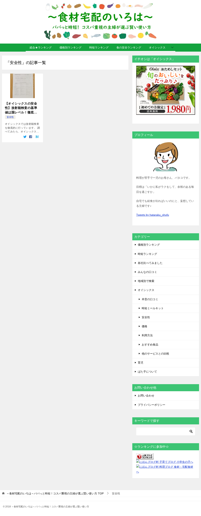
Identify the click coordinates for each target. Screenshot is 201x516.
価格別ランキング (70, 47)
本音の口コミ (150, 299)
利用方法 (147, 335)
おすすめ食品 (150, 344)
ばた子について (147, 371)
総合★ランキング (41, 47)
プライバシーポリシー (151, 404)
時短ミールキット (153, 308)
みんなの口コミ (147, 271)
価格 (144, 326)
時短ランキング (99, 47)
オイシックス (157, 47)
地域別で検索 (146, 281)
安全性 (10, 117)
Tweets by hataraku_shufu (152, 214)
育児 (140, 362)
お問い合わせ (146, 395)
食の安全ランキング (128, 47)
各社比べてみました (150, 262)
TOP (55, 493)
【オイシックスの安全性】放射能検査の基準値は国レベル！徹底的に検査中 (21, 108)
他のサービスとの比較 (155, 353)
